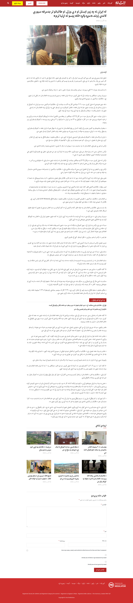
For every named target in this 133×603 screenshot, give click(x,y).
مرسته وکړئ (17, 3)
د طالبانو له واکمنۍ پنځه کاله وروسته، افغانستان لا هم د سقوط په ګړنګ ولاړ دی (94, 478)
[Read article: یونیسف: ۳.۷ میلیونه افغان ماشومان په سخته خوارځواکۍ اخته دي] (94, 438)
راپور (99, 3)
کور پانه (110, 3)
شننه (93, 3)
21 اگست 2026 (47, 482)
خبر (104, 3)
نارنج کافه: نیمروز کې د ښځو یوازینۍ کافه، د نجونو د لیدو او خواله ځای (39, 477)
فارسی (29, 3)
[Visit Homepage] (120, 3)
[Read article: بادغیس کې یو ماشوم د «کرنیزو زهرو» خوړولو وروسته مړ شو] (66, 466)
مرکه (83, 3)
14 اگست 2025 (101, 20)
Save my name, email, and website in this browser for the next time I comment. (83, 550)
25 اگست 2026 (102, 456)
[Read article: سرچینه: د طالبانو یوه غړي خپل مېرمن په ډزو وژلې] (39, 438)
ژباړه (88, 3)
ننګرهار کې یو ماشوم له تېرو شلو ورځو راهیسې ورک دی (90, 309)
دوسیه (78, 3)
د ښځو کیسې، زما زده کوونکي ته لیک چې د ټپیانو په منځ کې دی (67, 449)
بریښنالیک (61, 541)
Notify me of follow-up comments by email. (93, 558)
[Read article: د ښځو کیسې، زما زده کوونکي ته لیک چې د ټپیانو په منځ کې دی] (66, 438)
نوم (104, 531)
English (42, 3)
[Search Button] (8, 3)
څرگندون (103, 505)
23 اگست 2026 (47, 453)
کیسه (71, 3)
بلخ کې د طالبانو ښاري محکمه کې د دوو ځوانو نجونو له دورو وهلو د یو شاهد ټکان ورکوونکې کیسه (77, 305)
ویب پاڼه (104, 541)
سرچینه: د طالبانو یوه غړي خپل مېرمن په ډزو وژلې (40, 449)
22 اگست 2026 (102, 485)
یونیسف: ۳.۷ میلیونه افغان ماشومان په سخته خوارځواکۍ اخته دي (95, 450)
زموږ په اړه (64, 3)
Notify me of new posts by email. (96, 564)
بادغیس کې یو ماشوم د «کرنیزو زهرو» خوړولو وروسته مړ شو (68, 477)
